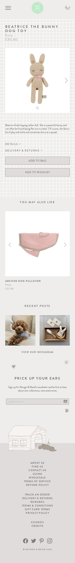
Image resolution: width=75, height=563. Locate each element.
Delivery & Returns (37, 498)
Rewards (37, 502)
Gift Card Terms (37, 509)
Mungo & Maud (35, 549)
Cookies (37, 522)
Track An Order (37, 494)
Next (65, 245)
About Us (37, 463)
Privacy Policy (37, 513)
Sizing (37, 474)
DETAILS (12, 144)
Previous (10, 245)
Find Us (37, 466)
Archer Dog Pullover (23, 281)
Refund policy (37, 485)
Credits (38, 526)
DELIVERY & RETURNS (23, 150)
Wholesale (37, 477)
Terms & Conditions (37, 505)
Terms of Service (37, 481)
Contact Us (37, 470)
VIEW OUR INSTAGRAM (38, 352)
